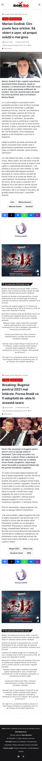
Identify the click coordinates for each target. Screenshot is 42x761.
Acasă (6, 14)
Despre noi (15, 741)
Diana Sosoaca (25, 202)
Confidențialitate (33, 748)
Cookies (21, 751)
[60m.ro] (21, 4)
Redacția (23, 741)
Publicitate (23, 748)
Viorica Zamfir (9, 42)
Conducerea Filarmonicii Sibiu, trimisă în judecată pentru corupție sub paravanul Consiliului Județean (20, 336)
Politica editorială (18, 745)
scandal (30, 206)
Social (24, 14)
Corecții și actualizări (31, 745)
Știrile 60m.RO (15, 14)
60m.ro (14, 738)
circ (12, 202)
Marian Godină (15, 206)
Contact (16, 748)
